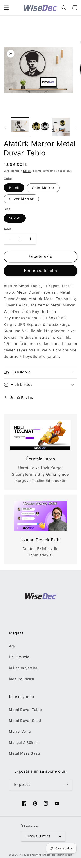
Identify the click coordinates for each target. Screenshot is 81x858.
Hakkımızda (19, 657)
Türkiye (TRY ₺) (38, 836)
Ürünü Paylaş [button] (21, 397)
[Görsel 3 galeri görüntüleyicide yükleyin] (61, 127)
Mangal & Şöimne (24, 742)
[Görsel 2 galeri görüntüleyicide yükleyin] (41, 127)
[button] (6, 7)
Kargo (27, 170)
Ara (12, 646)
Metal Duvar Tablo (25, 709)
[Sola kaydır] (5, 128)
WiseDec (24, 854)
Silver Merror (21, 199)
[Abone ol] (66, 785)
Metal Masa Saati (24, 753)
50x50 (15, 218)
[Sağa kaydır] (76, 128)
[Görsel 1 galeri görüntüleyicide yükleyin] (20, 127)
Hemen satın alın (40, 270)
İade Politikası (21, 679)
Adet (7, 229)
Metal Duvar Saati (25, 721)
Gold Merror (43, 188)
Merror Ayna (20, 731)
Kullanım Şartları (23, 668)
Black (14, 188)
